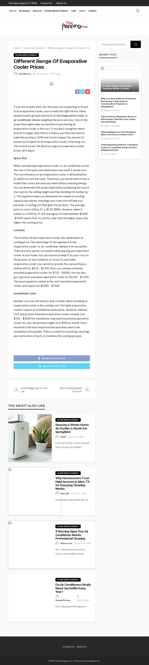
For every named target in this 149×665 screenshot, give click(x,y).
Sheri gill (64, 493)
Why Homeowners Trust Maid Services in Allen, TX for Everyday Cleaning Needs (72, 483)
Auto (13, 10)
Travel (92, 10)
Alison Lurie (66, 543)
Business (24, 10)
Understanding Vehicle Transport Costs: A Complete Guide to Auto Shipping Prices (119, 147)
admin (63, 436)
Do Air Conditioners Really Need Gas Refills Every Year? (73, 588)
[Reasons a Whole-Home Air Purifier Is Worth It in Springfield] (30, 438)
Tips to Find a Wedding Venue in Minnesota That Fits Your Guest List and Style (118, 119)
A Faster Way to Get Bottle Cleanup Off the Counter (117, 87)
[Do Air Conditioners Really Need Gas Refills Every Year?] (30, 598)
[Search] (138, 11)
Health (37, 10)
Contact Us (46, 3)
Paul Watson (25, 73)
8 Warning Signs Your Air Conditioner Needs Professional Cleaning (71, 535)
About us (61, 3)
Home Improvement (56, 10)
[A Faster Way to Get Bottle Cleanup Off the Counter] (120, 79)
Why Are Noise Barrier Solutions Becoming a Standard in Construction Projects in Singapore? (118, 102)
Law (73, 10)
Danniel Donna (62, 600)
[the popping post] (74, 25)
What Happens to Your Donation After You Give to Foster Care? (118, 133)
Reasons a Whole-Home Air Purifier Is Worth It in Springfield (72, 428)
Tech (82, 10)
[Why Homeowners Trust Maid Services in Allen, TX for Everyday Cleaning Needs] (34, 491)
